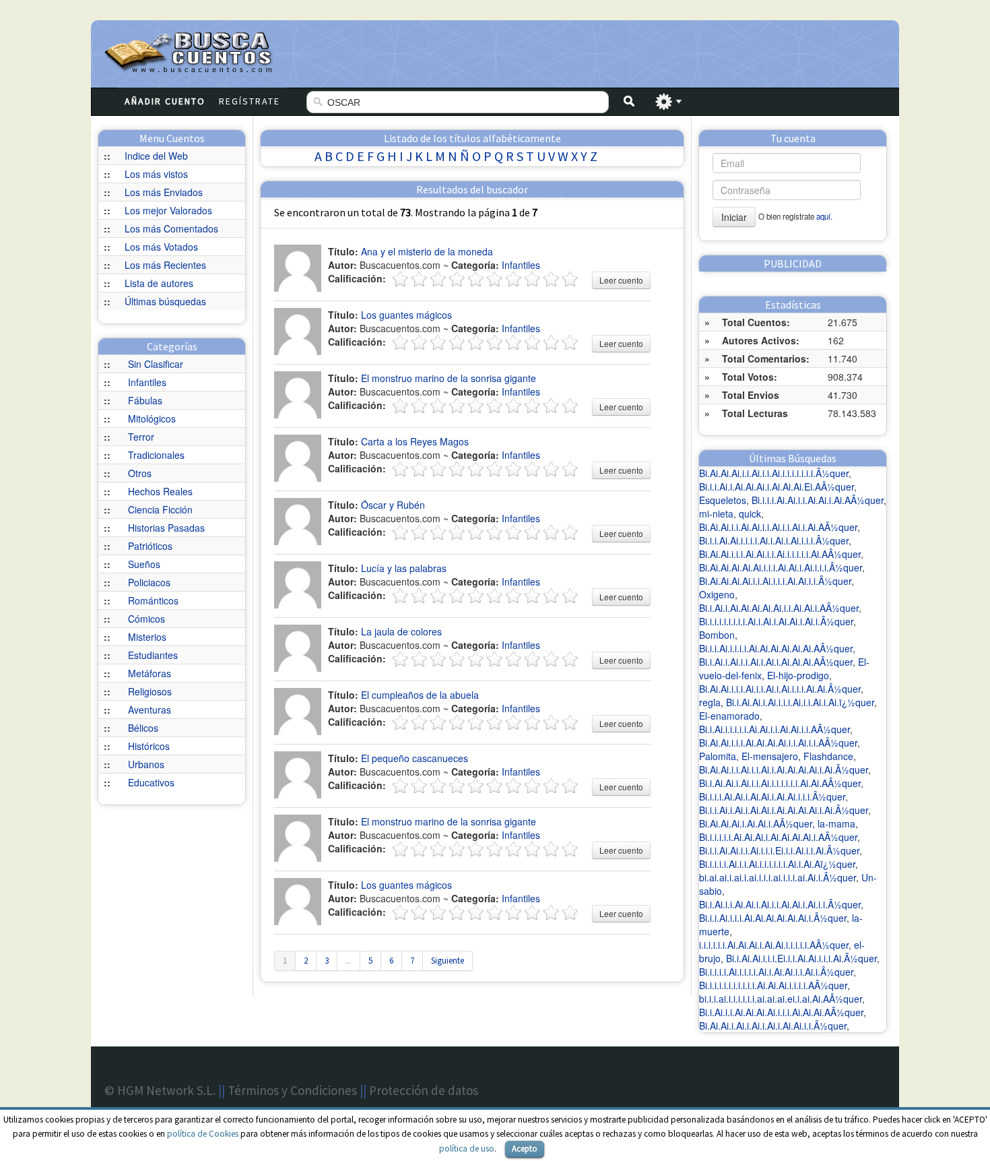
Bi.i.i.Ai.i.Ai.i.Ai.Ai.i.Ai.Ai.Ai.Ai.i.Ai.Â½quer (783, 810)
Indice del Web (156, 155)
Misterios (147, 637)
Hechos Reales (160, 491)
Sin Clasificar (155, 364)
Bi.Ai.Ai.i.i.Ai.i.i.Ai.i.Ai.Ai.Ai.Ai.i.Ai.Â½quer (783, 769)
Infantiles (147, 382)
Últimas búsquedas (165, 301)
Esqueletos (722, 500)
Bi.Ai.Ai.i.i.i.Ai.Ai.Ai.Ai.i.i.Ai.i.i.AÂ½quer (778, 742)
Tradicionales (156, 455)
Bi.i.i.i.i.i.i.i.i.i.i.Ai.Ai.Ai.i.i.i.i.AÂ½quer (773, 985)
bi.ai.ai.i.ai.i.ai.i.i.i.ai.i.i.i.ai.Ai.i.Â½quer (777, 877)
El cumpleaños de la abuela (420, 694)
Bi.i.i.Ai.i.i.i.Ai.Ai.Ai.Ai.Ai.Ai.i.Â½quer (773, 917)
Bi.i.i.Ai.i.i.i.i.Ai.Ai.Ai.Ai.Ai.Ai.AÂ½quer (776, 648)
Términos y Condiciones (292, 1090)
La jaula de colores (401, 631)
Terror (141, 436)
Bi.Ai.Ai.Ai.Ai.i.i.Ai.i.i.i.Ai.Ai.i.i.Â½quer (775, 581)
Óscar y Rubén (393, 504)
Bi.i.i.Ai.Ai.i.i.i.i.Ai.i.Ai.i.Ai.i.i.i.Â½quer (774, 540)
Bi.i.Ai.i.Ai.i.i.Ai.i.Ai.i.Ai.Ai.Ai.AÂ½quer (776, 661)
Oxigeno (717, 594)
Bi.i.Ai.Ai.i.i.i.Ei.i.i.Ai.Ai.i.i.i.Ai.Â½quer (801, 958)
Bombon (717, 634)
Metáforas (149, 673)
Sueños (144, 564)
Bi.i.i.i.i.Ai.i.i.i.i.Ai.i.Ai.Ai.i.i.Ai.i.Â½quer (776, 971)
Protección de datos (423, 1090)
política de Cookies (202, 1133)
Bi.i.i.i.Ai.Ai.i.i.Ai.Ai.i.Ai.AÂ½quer (818, 500)
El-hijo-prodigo (798, 675)
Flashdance (828, 756)
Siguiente (447, 960)
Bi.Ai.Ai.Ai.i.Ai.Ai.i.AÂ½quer (755, 823)
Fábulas (145, 400)
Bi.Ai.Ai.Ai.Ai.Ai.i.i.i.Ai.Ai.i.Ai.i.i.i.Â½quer (780, 567)
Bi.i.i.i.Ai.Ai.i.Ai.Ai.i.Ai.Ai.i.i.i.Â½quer (772, 796)
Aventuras (149, 709)
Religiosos (150, 691)
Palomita (717, 756)
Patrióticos (150, 546)
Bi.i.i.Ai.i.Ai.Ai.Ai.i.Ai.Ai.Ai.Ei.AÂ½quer (776, 486)
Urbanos (146, 764)
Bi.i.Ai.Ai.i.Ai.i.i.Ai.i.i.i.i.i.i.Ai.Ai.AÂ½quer (780, 783)
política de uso (466, 1148)
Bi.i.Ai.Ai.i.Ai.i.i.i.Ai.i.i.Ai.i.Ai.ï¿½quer (800, 702)
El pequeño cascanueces (414, 758)
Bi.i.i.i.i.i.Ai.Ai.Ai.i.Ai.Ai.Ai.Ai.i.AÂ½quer (778, 837)
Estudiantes (153, 655)
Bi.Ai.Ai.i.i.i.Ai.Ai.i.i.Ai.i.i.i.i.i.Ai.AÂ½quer (780, 554)
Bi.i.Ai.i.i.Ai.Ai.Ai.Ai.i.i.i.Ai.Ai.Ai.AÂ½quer (781, 1012)
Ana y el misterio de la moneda (427, 251)
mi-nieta (716, 513)
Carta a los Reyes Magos (415, 441)
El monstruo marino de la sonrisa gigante (448, 378)
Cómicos (146, 618)
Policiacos (149, 582)
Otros (140, 473)
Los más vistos (156, 174)
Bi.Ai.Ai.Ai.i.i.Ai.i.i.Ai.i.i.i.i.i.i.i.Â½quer (774, 473)
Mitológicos (152, 418)
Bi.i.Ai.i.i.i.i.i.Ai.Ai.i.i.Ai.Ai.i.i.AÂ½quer (774, 729)
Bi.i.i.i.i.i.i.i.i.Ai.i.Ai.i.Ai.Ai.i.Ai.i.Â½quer (776, 621)
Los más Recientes (165, 265)
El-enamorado (729, 715)
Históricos (149, 746)
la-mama (836, 823)
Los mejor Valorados (168, 210)
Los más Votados (161, 246)
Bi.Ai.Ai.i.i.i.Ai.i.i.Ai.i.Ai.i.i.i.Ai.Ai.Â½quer (780, 688)
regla (710, 702)
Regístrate (249, 101)
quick (750, 513)
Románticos (153, 600)
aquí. (824, 216)
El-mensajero (769, 756)
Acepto (524, 1148)
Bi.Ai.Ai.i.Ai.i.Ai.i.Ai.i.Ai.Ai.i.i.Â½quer (773, 1025)
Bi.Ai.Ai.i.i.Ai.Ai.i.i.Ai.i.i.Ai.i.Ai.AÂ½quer (778, 527)
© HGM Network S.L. (160, 1090)
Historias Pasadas (166, 527)
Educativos (151, 782)
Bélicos (143, 727)
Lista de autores (159, 283)
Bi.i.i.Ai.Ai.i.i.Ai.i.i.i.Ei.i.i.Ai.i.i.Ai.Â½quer (779, 850)
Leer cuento (621, 280)
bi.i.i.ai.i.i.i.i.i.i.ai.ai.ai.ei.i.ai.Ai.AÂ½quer (780, 998)
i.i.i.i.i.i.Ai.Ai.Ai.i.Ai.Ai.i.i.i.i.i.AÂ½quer (774, 944)
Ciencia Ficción (160, 509)
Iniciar (734, 217)
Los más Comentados (171, 228)
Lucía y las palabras (404, 568)
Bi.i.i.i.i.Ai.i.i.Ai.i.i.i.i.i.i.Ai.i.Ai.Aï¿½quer (777, 864)
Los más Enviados (164, 192)
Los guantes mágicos (406, 314)
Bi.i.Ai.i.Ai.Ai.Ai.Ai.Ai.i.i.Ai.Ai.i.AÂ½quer (779, 608)
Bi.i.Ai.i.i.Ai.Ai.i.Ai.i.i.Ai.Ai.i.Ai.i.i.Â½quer (780, 904)
